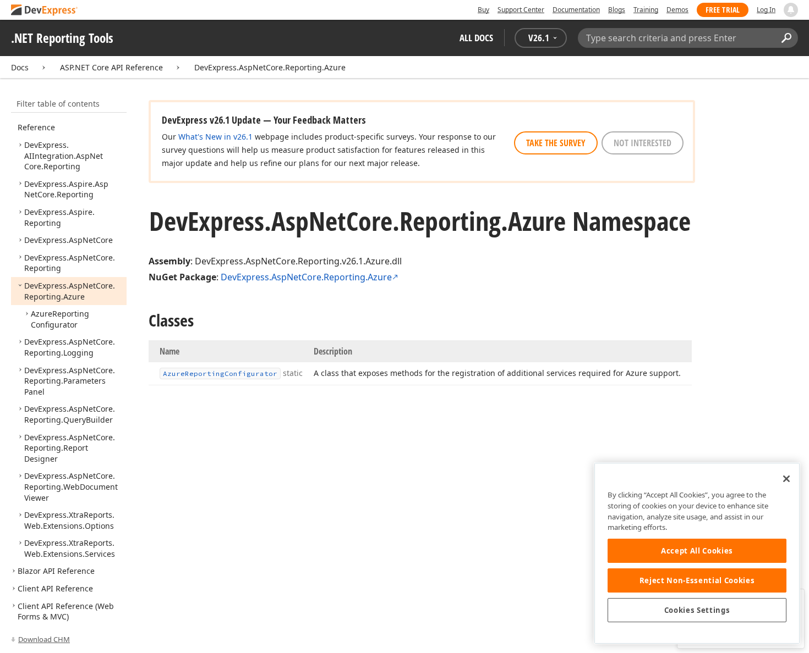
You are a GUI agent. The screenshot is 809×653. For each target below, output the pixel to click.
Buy (483, 9)
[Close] (786, 479)
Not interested (642, 143)
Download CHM (44, 639)
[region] (697, 553)
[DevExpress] (44, 11)
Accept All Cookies (697, 551)
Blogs (616, 9)
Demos (677, 9)
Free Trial (723, 9)
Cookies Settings (697, 610)
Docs (20, 67)
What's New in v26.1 (215, 136)
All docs (476, 37)
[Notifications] (791, 10)
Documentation (576, 9)
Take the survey (556, 143)
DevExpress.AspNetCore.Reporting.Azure (270, 67)
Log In (766, 9)
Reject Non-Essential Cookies (697, 580)
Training (645, 9)
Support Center (521, 9)
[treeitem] (49, 122)
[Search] (786, 38)
